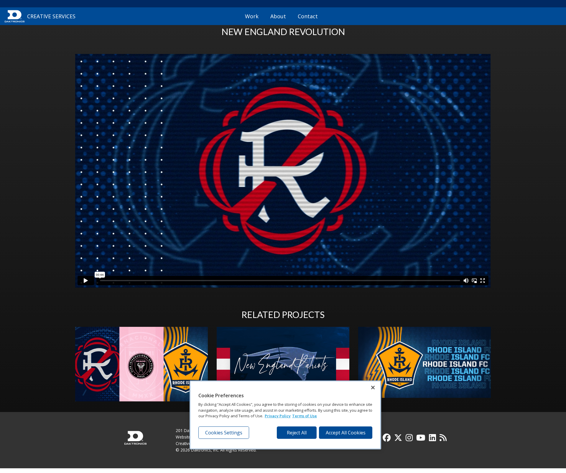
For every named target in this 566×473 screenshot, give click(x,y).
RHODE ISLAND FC (424, 366)
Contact (308, 16)
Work (252, 16)
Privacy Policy (278, 415)
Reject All (297, 432)
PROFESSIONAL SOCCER (141, 366)
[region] (285, 414)
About (278, 16)
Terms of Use (304, 415)
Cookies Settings (223, 432)
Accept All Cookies (346, 432)
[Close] (372, 387)
